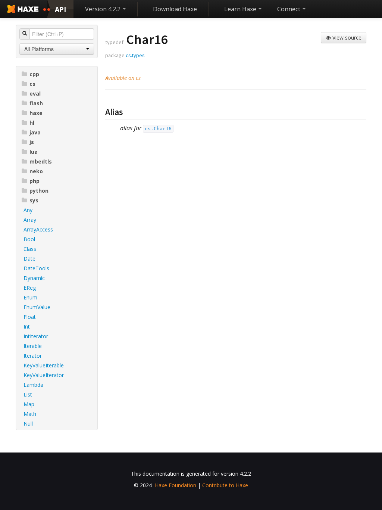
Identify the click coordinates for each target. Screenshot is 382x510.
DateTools (36, 268)
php (34, 180)
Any (28, 210)
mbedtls (40, 161)
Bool (29, 239)
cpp (34, 74)
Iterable (33, 345)
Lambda (33, 384)
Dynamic (34, 278)
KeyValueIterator (44, 375)
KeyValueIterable (44, 365)
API (60, 9)
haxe (36, 112)
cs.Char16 (158, 128)
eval (35, 93)
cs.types (135, 55)
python (38, 190)
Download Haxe (175, 9)
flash (36, 103)
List (28, 394)
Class (30, 248)
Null (28, 423)
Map (29, 404)
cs (32, 83)
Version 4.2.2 (103, 9)
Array (30, 219)
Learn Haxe (241, 9)
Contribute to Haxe (225, 485)
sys (33, 200)
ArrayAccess (38, 229)
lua (33, 151)
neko (36, 171)
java (35, 132)
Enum (30, 297)
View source (346, 37)
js (31, 142)
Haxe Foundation (175, 485)
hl (31, 122)
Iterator (33, 355)
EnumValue (37, 307)
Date (29, 258)
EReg (30, 287)
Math (30, 413)
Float (30, 316)
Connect (289, 9)
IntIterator (36, 336)
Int (27, 326)
